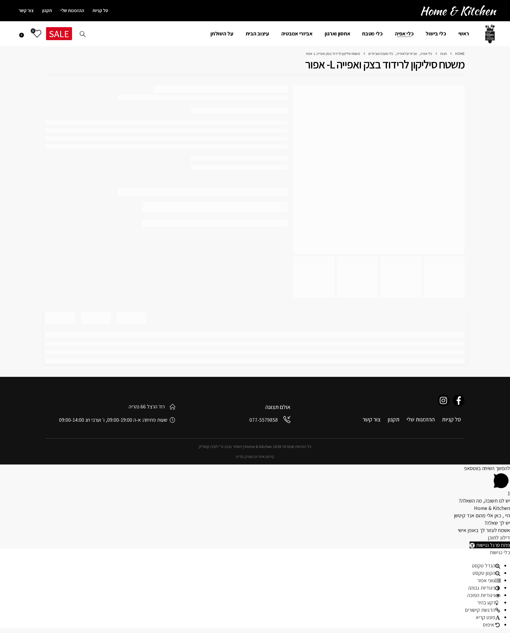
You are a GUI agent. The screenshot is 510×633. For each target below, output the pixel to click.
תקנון (47, 10)
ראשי (463, 33)
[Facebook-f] (459, 400)
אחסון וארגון (337, 33)
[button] (490, 545)
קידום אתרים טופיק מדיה (255, 456)
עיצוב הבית (257, 33)
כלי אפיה (404, 33)
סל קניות (100, 10)
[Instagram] (443, 400)
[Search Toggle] (82, 34)
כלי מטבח (372, 33)
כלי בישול (436, 33)
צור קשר (26, 10)
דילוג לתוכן (499, 537)
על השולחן (221, 33)
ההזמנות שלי (72, 10)
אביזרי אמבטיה (297, 33)
